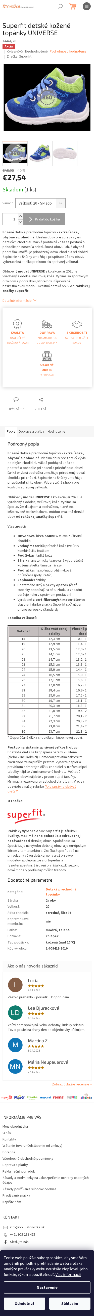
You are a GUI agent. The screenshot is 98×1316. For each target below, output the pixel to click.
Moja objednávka (15, 1126)
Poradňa (9, 1152)
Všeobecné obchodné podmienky (28, 1158)
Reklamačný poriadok (19, 1171)
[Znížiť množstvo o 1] (20, 222)
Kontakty (9, 1139)
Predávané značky (16, 1195)
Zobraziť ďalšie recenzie (70, 1084)
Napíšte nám (12, 1202)
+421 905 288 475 (22, 1234)
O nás (7, 1132)
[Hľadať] (60, 6)
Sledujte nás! (19, 1242)
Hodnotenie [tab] (56, 431)
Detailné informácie (17, 300)
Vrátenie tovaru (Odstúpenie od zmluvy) (32, 1145)
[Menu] (87, 6)
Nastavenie (47, 1287)
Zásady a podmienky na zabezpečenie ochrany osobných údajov (46, 1180)
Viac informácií (68, 1274)
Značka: (19, 56)
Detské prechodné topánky (61, 892)
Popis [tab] (11, 431)
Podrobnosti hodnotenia (68, 51)
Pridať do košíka (47, 219)
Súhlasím (69, 1303)
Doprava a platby (15, 1165)
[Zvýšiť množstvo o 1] (20, 216)
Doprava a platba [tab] (31, 431)
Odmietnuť (24, 1303)
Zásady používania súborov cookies (30, 1189)
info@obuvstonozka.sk (27, 1227)
